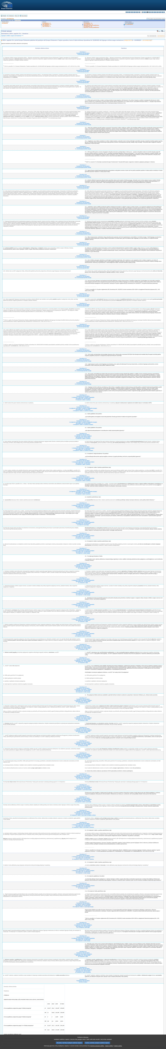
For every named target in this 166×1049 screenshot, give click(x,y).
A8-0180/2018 (5, 23)
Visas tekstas (24, 15)
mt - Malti (151, 12)
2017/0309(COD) (10, 18)
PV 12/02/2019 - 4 (46, 25)
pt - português (155, 12)
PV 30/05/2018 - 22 (46, 23)
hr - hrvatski (142, 12)
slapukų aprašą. (118, 1045)
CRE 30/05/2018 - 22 (46, 24)
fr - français (139, 12)
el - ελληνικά (136, 12)
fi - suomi (162, 12)
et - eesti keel (134, 12)
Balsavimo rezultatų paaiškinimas (91, 25)
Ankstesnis (11, 15)
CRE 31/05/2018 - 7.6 (88, 24)
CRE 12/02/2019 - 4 (46, 26)
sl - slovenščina (160, 12)
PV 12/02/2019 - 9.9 (88, 26)
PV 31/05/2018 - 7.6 (88, 23)
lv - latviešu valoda (146, 12)
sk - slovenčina (159, 12)
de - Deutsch (132, 12)
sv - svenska (164, 12)
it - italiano (144, 12)
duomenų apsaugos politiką (97, 1045)
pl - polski (154, 12)
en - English (137, 12)
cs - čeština (129, 12)
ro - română (157, 12)
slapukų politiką (109, 1045)
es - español (128, 12)
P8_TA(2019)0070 (129, 24)
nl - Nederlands (152, 12)
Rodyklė (4, 15)
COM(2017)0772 (128, 40)
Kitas (16, 15)
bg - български (126, 12)
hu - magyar (149, 12)
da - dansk (131, 12)
